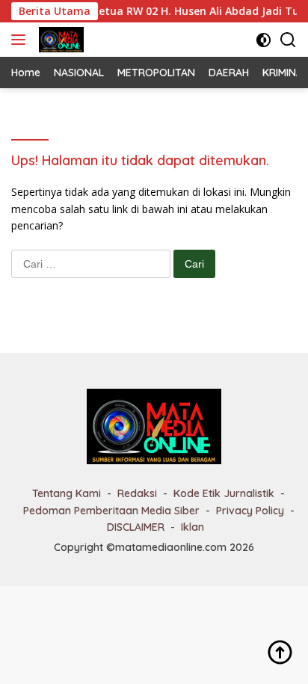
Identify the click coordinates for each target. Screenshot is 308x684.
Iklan (192, 527)
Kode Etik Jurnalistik (223, 493)
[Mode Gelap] (263, 40)
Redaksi (137, 493)
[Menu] (21, 39)
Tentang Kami (66, 493)
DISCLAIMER (135, 527)
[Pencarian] (288, 40)
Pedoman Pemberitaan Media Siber (111, 510)
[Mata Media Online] (59, 39)
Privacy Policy (250, 510)
